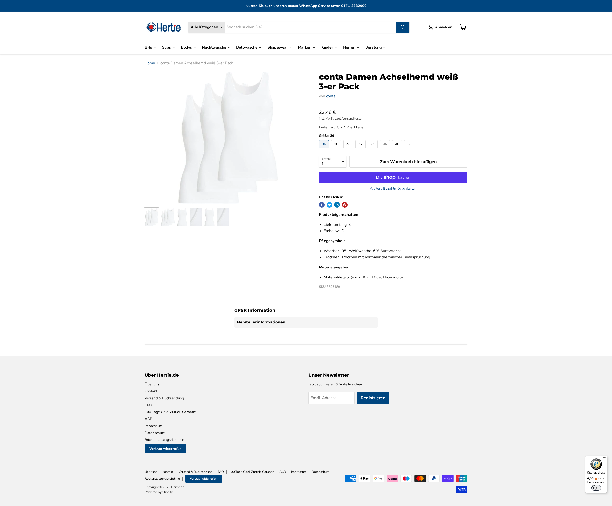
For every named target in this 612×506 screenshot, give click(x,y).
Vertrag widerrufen (165, 448)
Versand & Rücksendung (164, 398)
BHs (149, 47)
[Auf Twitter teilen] (329, 205)
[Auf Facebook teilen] (322, 205)
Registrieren (373, 398)
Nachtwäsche (214, 47)
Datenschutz (155, 432)
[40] (349, 149)
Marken (305, 47)
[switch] (596, 488)
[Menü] (604, 459)
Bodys (187, 47)
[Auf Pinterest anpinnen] (345, 205)
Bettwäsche (247, 47)
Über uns (152, 384)
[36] (324, 149)
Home (150, 63)
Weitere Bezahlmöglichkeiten (393, 189)
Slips (167, 47)
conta (330, 96)
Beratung (374, 47)
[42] (361, 149)
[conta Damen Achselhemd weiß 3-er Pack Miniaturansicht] (151, 217)
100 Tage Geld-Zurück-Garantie (170, 412)
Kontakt (151, 391)
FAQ (148, 405)
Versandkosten (352, 119)
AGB (148, 419)
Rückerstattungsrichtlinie (164, 439)
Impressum (153, 425)
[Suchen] (402, 27)
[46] (385, 149)
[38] (336, 149)
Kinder (327, 47)
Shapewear (278, 47)
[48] (397, 149)
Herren (349, 47)
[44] (373, 149)
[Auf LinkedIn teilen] (337, 205)
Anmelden (443, 27)
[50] (409, 149)
